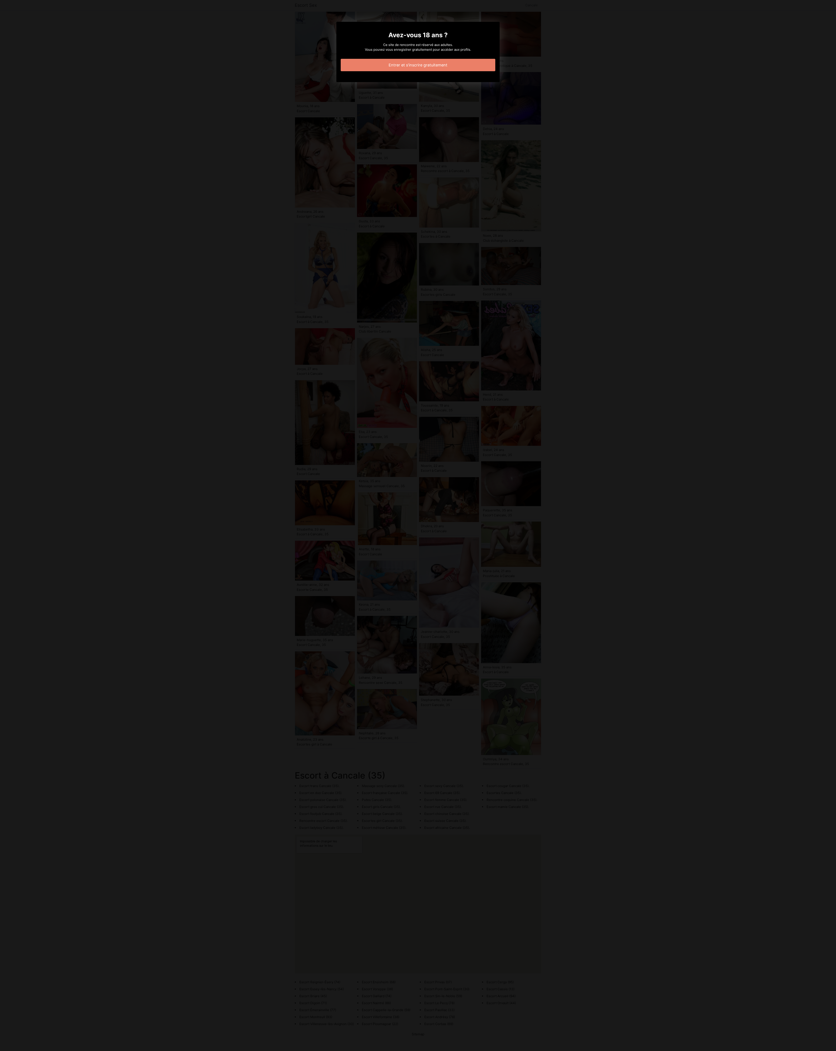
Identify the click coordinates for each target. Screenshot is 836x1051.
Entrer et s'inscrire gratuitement (418, 65)
